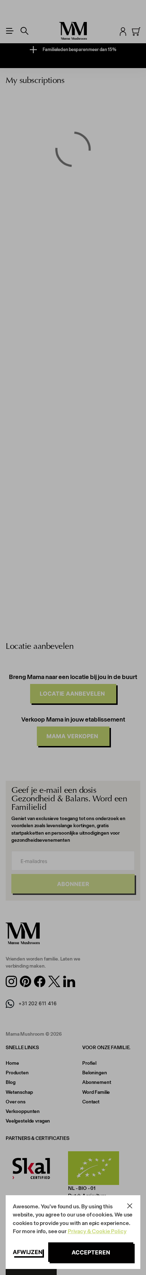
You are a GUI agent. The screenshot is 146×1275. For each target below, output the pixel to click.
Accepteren (91, 1252)
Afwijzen (28, 1251)
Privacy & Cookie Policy (97, 1231)
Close (129, 1205)
